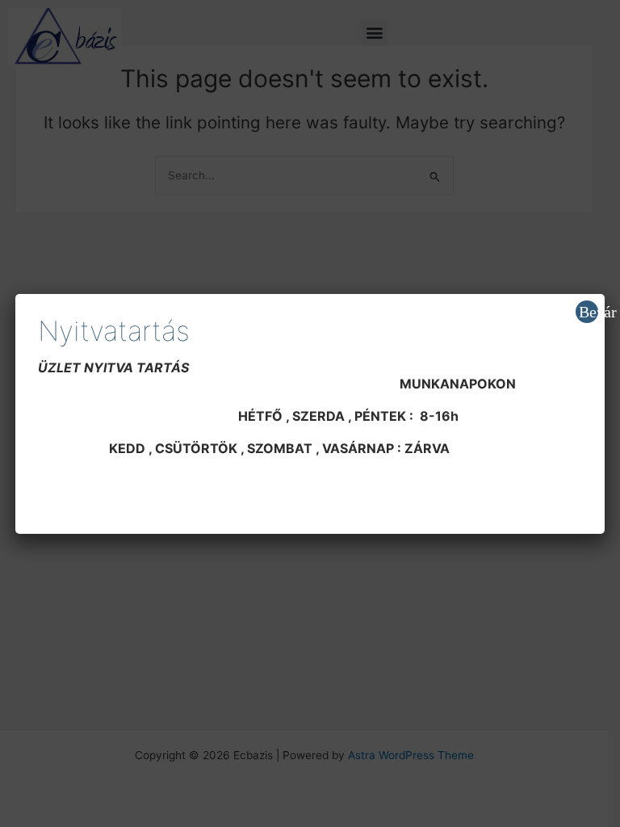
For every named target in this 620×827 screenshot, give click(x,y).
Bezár (588, 312)
